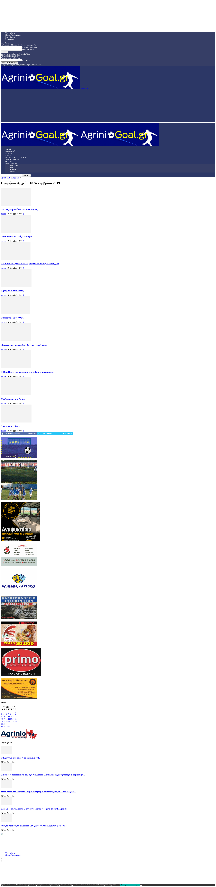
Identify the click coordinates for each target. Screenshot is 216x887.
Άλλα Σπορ (14, 165)
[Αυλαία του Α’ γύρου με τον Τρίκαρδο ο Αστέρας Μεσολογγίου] (15, 259)
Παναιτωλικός (10, 151)
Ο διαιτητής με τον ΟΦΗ (12, 318)
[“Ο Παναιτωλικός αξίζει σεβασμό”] (16, 232)
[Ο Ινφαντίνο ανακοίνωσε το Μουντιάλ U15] (6, 753)
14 (13, 717)
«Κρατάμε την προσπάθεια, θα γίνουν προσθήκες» (24, 345)
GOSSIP (8, 161)
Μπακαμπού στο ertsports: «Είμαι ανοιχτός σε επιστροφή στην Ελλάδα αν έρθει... (38, 792)
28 (13, 721)
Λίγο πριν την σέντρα (10, 426)
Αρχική (8, 149)
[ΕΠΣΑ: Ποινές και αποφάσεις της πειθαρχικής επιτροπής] (16, 368)
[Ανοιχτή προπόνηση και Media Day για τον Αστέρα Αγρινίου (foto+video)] (6, 821)
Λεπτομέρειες (135, 885)
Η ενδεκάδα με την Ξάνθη (13, 399)
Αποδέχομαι (125, 885)
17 (4, 719)
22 (16, 719)
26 (9, 721)
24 (4, 721)
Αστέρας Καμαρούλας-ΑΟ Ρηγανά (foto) (19, 209)
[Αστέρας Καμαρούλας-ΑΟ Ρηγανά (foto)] (16, 205)
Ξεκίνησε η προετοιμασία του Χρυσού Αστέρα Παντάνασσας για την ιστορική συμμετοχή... (43, 775)
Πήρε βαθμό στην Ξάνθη (12, 291)
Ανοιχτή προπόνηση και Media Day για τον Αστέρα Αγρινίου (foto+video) (34, 826)
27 (11, 721)
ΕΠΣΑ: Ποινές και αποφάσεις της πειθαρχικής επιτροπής (27, 372)
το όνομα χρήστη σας (29, 47)
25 (7, 721)
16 (2, 719)
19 (9, 719)
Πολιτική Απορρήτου (13, 35)
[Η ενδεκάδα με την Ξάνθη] (16, 395)
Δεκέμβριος (15, 178)
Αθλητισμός (14, 167)
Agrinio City (14, 171)
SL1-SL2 (8, 153)
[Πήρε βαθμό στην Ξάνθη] (16, 286)
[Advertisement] (108, 106)
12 (9, 717)
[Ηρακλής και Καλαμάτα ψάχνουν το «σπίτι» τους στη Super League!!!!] (6, 804)
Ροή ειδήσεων (10, 37)
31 (4, 724)
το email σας (26, 60)
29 (16, 721)
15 (16, 717)
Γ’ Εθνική (8, 155)
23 (2, 721)
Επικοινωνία (9, 39)
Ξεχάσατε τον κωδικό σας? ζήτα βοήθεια (15, 54)
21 (13, 719)
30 (2, 724)
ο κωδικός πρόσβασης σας (31, 49)
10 (4, 717)
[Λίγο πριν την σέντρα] (16, 422)
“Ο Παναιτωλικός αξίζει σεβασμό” (17, 236)
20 (11, 719)
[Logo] (40, 145)
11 (6, 717)
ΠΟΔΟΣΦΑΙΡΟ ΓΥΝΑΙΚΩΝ (16, 157)
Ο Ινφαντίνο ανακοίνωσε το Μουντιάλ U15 (20, 758)
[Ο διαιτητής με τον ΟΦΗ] (15, 313)
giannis (3, 214)
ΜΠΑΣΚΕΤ (14, 169)
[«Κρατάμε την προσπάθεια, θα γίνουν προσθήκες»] (16, 341)
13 (11, 717)
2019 (8, 178)
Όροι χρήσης (10, 33)
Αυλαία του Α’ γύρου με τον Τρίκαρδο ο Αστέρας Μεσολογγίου (30, 263)
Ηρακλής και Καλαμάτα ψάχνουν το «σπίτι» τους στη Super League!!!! (34, 809)
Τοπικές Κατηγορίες (12, 159)
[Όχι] (141, 885)
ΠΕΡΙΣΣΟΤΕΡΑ (11, 163)
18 (7, 719)
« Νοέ (3, 726)
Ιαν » (8, 726)
